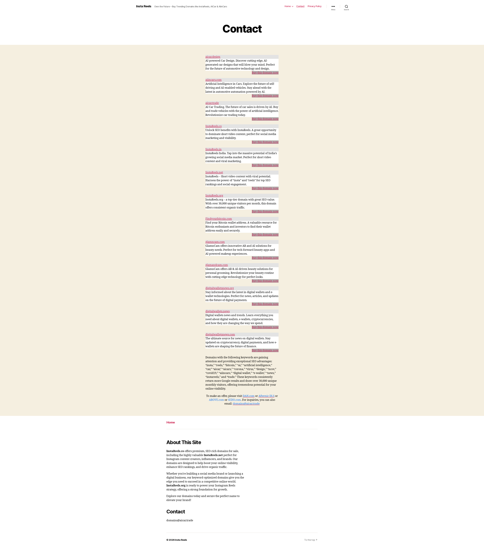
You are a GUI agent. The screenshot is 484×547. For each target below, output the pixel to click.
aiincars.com (213, 80)
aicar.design (212, 57)
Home (288, 6)
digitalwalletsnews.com (220, 334)
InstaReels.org (214, 195)
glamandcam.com (216, 265)
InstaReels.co (213, 126)
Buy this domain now (265, 72)
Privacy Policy (315, 6)
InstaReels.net (214, 172)
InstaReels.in (213, 149)
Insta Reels (143, 6)
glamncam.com (215, 242)
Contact (300, 6)
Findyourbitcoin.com (218, 219)
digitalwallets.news (217, 311)
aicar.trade (212, 103)
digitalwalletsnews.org (219, 288)
